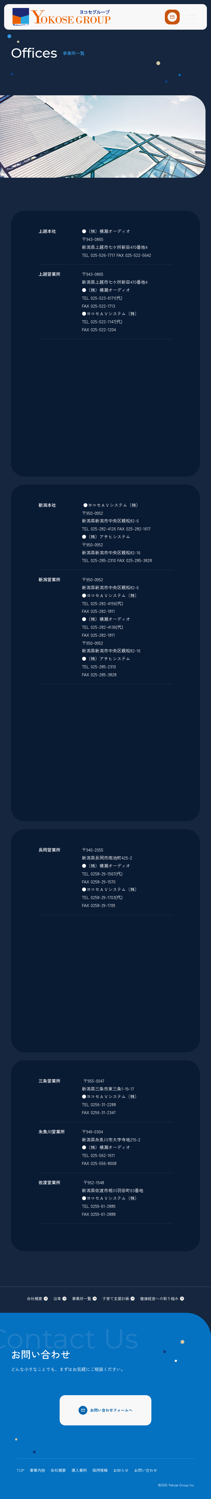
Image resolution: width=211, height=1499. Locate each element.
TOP (20, 1470)
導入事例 (79, 1470)
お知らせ (121, 1470)
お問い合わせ (145, 1470)
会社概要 (58, 1470)
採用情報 (100, 1470)
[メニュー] (191, 17)
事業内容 (37, 1470)
